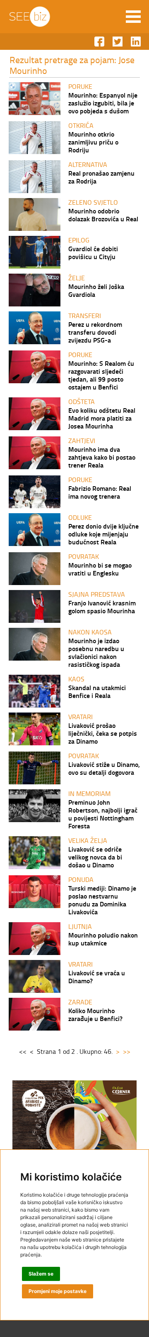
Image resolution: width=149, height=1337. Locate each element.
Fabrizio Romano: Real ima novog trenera (99, 492)
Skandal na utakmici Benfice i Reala (97, 691)
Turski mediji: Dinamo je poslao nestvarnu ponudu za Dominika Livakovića (102, 899)
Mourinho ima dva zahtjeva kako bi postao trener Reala (101, 457)
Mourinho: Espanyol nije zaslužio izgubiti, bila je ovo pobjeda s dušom (102, 102)
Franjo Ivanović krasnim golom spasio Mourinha (102, 606)
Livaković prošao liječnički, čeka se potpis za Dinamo (102, 733)
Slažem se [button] (41, 1274)
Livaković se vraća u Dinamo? (96, 976)
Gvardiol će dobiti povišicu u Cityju (93, 252)
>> (126, 1051)
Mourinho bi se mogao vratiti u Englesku (100, 569)
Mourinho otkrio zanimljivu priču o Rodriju (93, 141)
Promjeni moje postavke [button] (58, 1291)
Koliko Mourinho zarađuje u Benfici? (95, 1014)
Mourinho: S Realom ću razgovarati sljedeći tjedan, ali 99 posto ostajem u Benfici (101, 375)
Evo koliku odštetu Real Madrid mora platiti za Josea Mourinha (101, 418)
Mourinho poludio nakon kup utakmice (103, 939)
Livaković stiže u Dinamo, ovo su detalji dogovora (104, 768)
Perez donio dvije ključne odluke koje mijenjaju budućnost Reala (103, 533)
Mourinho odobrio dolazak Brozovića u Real (103, 214)
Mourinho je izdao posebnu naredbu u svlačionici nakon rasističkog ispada (96, 652)
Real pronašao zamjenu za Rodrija (101, 177)
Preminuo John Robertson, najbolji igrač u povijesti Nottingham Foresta (102, 813)
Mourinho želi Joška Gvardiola (96, 290)
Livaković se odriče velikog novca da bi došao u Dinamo (95, 856)
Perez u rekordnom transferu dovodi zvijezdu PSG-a (95, 332)
